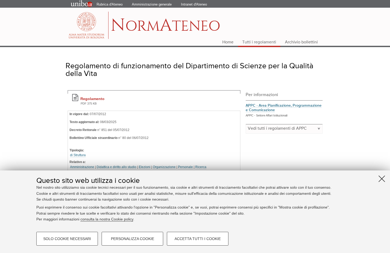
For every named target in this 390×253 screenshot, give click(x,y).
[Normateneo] (87, 25)
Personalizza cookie (132, 239)
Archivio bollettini (301, 42)
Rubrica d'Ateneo (110, 4)
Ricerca (200, 167)
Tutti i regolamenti (259, 42)
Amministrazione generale (152, 4)
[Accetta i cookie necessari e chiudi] (382, 178)
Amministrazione (82, 167)
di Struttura (78, 155)
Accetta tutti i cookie (198, 239)
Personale (185, 167)
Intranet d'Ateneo (194, 4)
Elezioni (144, 167)
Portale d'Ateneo (77, 4)
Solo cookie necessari (67, 239)
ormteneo (165, 28)
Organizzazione (164, 167)
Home (227, 42)
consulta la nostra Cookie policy (106, 219)
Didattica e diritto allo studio (116, 167)
